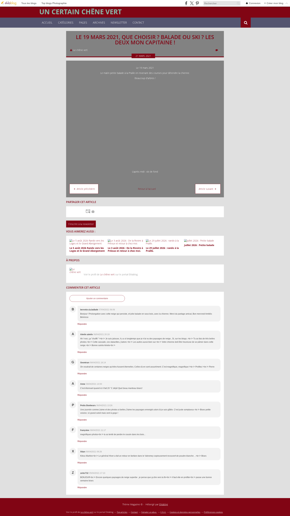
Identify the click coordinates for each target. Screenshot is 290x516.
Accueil (47, 22)
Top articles (122, 512)
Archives (99, 22)
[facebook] (186, 3)
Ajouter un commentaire (97, 298)
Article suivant (206, 188)
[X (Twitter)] (192, 3)
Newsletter (119, 22)
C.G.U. (163, 512)
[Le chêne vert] (75, 274)
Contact (138, 22)
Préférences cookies (213, 512)
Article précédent (85, 188)
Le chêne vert (107, 274)
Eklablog (163, 504)
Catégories (65, 22)
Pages (83, 22)
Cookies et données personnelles (185, 512)
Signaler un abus (149, 512)
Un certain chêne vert (80, 11)
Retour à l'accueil (147, 188)
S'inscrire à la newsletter (81, 224)
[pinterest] (197, 3)
